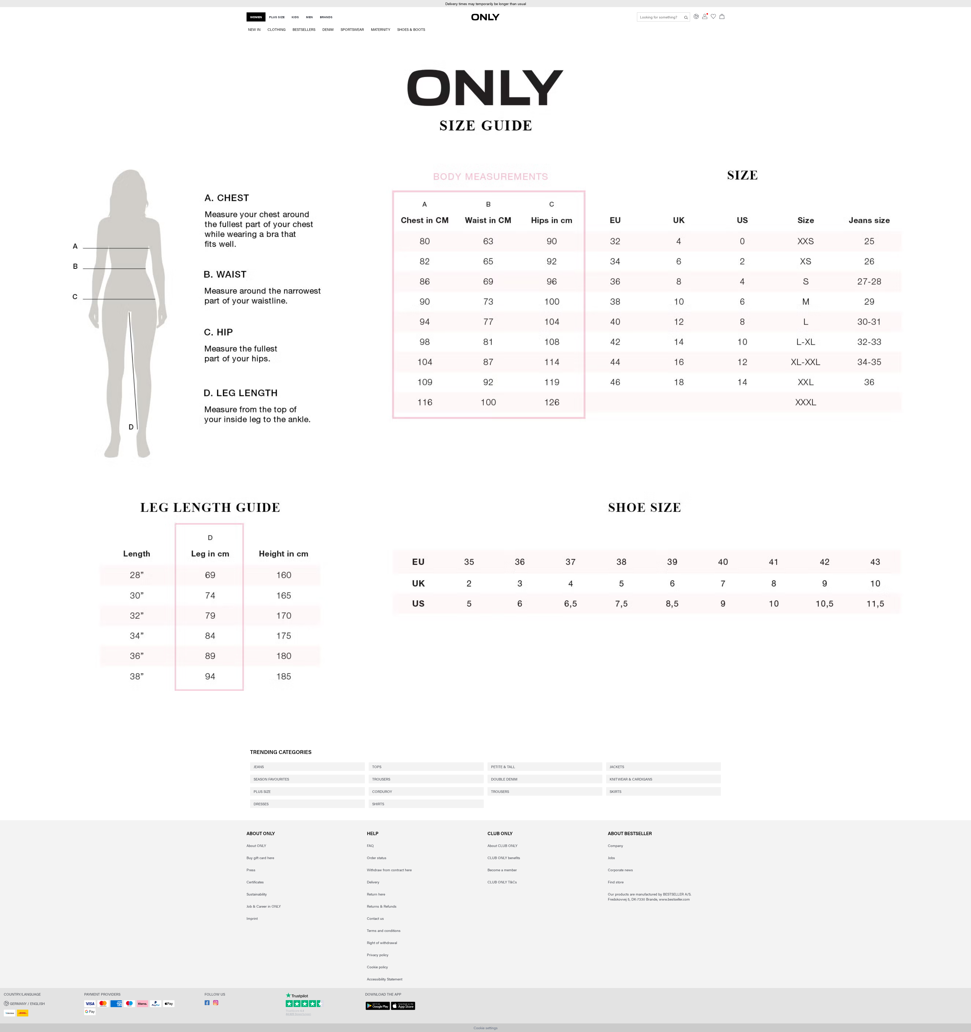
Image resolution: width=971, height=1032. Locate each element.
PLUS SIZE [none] (276, 17)
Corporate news (620, 869)
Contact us (375, 918)
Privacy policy (377, 954)
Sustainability (257, 894)
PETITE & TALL (503, 766)
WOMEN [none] (256, 17)
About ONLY (261, 833)
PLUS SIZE (262, 791)
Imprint (252, 918)
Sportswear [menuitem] (352, 29)
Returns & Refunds (381, 906)
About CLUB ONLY (502, 845)
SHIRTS (378, 803)
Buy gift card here (260, 857)
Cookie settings (486, 1027)
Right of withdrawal (382, 942)
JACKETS (617, 766)
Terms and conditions (384, 930)
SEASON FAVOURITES (271, 779)
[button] (485, 386)
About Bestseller (630, 833)
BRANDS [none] (326, 17)
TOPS (376, 766)
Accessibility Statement (384, 978)
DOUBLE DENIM (504, 779)
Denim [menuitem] (328, 29)
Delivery (373, 881)
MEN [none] (309, 17)
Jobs (611, 857)
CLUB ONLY (500, 833)
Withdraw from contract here (389, 869)
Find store (616, 881)
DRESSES (261, 803)
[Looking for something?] (686, 17)
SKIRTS (615, 791)
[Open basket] (721, 17)
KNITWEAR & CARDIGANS (631, 779)
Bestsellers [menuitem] (304, 29)
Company (615, 845)
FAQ (370, 845)
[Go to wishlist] (713, 17)
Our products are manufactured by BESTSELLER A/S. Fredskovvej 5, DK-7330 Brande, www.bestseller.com (649, 896)
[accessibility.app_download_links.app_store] (403, 1010)
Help (373, 833)
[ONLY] (485, 18)
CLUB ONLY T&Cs (502, 881)
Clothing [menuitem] (276, 29)
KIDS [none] (295, 17)
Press (251, 869)
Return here (376, 894)
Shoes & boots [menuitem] (411, 29)
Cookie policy (377, 966)
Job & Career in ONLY (264, 906)
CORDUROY (382, 791)
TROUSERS (381, 779)
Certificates (255, 881)
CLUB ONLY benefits (504, 857)
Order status (376, 857)
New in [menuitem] (254, 29)
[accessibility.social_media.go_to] (207, 1003)
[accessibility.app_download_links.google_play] (377, 1010)
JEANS (259, 766)
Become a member (502, 869)
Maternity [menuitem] (380, 29)
